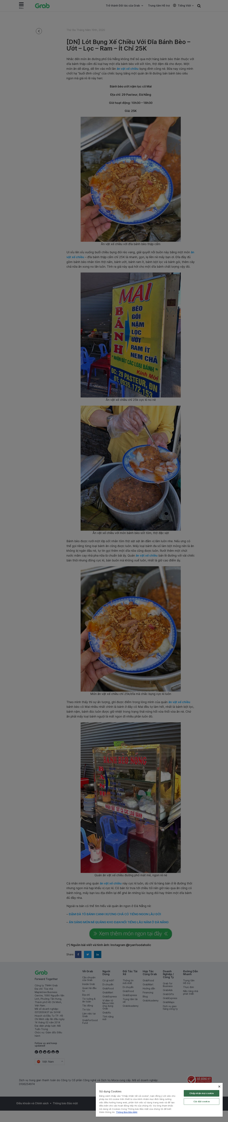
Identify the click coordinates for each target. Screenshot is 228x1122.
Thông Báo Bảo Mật (126, 1112)
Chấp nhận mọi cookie (201, 1093)
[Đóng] (219, 1087)
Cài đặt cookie (201, 1101)
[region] (159, 1100)
